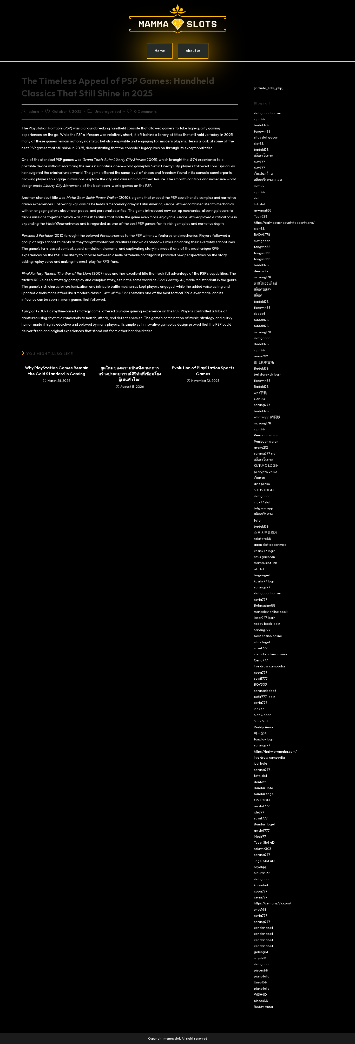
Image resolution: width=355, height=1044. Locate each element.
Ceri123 (259, 399)
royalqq (260, 867)
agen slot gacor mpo (270, 544)
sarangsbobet (265, 690)
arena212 (261, 356)
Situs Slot (261, 721)
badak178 (261, 125)
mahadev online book (270, 611)
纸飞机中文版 (264, 362)
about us (193, 50)
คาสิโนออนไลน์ (265, 283)
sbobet (259, 313)
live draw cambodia (269, 666)
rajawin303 (262, 848)
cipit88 (259, 119)
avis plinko (262, 484)
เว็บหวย (259, 478)
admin (34, 111)
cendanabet (263, 927)
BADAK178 (262, 234)
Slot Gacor (262, 715)
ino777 (259, 709)
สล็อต (258, 295)
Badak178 (261, 344)
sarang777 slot (265, 453)
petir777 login (264, 696)
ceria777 (260, 599)
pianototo (261, 976)
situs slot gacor (266, 137)
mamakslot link (265, 563)
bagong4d (262, 575)
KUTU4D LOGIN (266, 465)
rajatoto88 (262, 538)
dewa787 (261, 271)
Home (160, 50)
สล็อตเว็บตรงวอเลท (268, 180)
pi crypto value (265, 472)
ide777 (259, 812)
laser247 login (264, 617)
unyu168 (260, 909)
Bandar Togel (264, 824)
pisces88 (261, 970)
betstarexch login (267, 374)
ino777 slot (262, 502)
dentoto (260, 782)
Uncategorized (108, 111)
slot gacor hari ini (267, 113)
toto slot (260, 775)
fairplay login (264, 739)
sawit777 (261, 648)
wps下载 (260, 393)
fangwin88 (262, 131)
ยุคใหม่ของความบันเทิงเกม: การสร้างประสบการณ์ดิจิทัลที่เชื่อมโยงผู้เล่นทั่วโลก (129, 373)
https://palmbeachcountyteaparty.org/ (284, 222)
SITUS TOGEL (264, 490)
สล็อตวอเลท (263, 289)
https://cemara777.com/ (272, 903)
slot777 (259, 162)
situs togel (262, 642)
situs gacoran (264, 557)
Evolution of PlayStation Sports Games (203, 370)
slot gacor (262, 241)
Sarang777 (262, 630)
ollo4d (259, 569)
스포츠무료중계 (266, 532)
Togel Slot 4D (264, 842)
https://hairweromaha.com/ (275, 751)
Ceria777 (261, 660)
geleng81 (261, 952)
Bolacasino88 (264, 605)
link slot (259, 204)
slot (257, 198)
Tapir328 (260, 216)
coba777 (260, 672)
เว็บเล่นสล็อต (263, 174)
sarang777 (262, 405)
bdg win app (263, 508)
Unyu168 (260, 982)
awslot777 (262, 806)
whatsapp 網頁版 (267, 417)
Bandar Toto (263, 788)
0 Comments (145, 111)
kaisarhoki (261, 885)
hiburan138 (262, 873)
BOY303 (260, 684)
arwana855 (263, 210)
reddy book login (267, 623)
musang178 (262, 277)
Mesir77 (260, 836)
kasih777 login (264, 551)
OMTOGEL (262, 800)
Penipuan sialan (266, 435)
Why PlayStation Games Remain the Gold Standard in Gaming (56, 370)
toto (257, 520)
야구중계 (260, 733)
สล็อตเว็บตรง (263, 155)
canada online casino (270, 654)
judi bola (260, 763)
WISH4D (260, 994)
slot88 (259, 143)
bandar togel (264, 794)
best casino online (268, 636)
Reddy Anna (263, 727)
